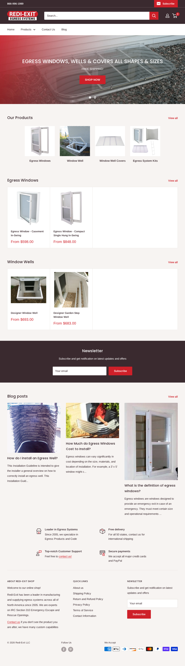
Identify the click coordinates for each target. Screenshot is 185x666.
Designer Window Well (24, 312)
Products (26, 29)
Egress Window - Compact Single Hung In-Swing (69, 233)
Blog (64, 29)
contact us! (65, 556)
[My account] (167, 16)
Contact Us (48, 29)
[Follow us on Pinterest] (70, 649)
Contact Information (84, 615)
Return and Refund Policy (88, 599)
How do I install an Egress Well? (32, 458)
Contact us (13, 621)
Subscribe (169, 3)
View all (173, 118)
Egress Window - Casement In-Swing (27, 233)
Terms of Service (83, 610)
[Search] (153, 16)
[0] (175, 16)
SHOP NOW (92, 79)
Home (10, 29)
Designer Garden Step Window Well (66, 314)
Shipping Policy (82, 593)
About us (78, 587)
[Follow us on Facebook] (63, 649)
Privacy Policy (81, 604)
